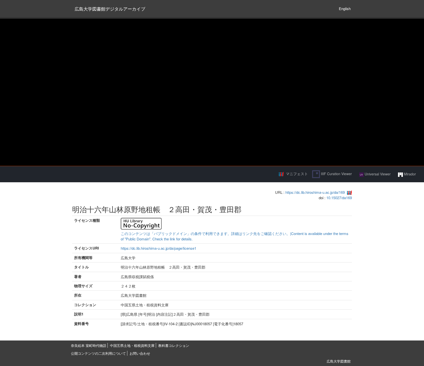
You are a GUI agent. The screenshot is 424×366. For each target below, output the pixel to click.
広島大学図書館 (339, 361)
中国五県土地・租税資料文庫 (132, 345)
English (345, 8)
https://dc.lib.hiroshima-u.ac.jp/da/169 (315, 192)
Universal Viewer (377, 173)
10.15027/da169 (339, 197)
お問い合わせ (140, 353)
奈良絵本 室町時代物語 (88, 345)
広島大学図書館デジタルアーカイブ (110, 8)
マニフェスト (297, 173)
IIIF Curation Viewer (336, 173)
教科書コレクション (173, 345)
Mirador (409, 173)
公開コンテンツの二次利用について (98, 353)
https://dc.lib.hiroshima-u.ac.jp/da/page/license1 (158, 248)
